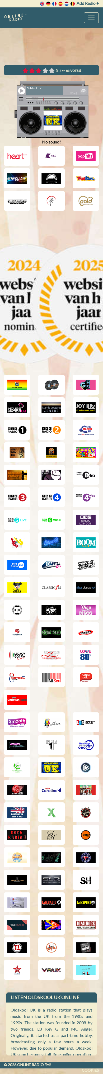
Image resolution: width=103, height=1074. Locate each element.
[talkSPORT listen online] (86, 902)
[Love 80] (86, 655)
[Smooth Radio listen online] (17, 722)
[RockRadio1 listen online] (17, 835)
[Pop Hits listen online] (86, 156)
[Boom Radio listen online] (86, 542)
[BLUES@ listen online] (51, 542)
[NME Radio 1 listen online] (51, 745)
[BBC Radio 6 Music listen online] (51, 520)
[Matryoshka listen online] (17, 677)
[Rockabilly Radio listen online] (86, 812)
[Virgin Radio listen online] (17, 970)
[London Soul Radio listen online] (51, 655)
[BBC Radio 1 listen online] (17, 430)
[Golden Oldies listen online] (17, 385)
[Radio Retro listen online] (86, 790)
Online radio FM (33, 1064)
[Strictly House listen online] (86, 880)
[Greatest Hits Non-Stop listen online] (51, 385)
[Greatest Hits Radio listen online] (86, 385)
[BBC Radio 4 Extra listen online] (86, 497)
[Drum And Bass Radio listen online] (51, 632)
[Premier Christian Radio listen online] (17, 700)
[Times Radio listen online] (17, 925)
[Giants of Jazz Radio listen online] (51, 201)
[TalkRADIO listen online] (51, 902)
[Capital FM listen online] (86, 430)
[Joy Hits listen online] (86, 407)
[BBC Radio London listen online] (86, 520)
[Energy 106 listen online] (86, 632)
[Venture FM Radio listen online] (51, 947)
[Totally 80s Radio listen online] (51, 925)
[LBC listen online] (86, 722)
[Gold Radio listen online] (86, 201)
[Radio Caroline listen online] (51, 790)
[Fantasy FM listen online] (51, 178)
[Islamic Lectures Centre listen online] (51, 407)
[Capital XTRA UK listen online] (51, 565)
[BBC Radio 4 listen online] (51, 497)
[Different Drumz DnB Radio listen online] (17, 610)
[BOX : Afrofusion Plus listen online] (17, 565)
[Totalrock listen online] (86, 925)
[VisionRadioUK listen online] (51, 970)
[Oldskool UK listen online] (51, 767)
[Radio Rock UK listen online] (17, 812)
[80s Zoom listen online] (86, 452)
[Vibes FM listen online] (86, 947)
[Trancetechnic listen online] (17, 947)
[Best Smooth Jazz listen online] (17, 542)
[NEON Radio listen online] (17, 745)
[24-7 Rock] (51, 452)
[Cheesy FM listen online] (17, 587)
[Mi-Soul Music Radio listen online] (51, 677)
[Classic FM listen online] (51, 587)
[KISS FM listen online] (51, 156)
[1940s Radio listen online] (17, 452)
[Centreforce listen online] (86, 565)
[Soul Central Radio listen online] (86, 857)
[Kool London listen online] (51, 722)
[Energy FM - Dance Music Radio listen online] (17, 178)
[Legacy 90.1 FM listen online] (17, 655)
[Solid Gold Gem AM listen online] (17, 857)
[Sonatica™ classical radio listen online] (51, 857)
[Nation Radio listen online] (86, 677)
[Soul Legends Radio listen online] (51, 880)
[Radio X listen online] (51, 812)
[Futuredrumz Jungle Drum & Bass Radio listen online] (17, 201)
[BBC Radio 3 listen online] (17, 497)
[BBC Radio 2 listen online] (51, 430)
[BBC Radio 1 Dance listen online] (51, 475)
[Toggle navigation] (91, 17)
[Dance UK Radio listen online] (86, 587)
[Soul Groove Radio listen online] (17, 880)
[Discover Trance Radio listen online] (51, 610)
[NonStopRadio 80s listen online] (17, 767)
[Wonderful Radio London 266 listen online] (86, 970)
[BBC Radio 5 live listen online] (17, 520)
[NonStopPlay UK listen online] (86, 745)
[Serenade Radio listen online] (51, 835)
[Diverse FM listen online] (17, 632)
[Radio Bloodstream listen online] (17, 790)
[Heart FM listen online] (17, 156)
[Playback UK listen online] (86, 767)
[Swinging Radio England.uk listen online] (17, 902)
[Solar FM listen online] (86, 835)
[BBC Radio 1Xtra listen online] (86, 475)
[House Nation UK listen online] (17, 407)
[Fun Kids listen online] (86, 178)
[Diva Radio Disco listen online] (86, 610)
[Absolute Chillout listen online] (17, 475)
